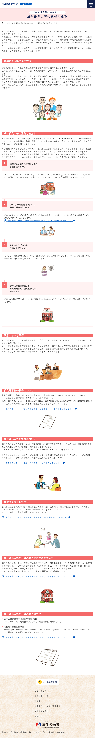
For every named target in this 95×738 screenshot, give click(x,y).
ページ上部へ (90, 729)
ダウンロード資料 (43, 696)
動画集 (38, 701)
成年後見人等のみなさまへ (25, 23)
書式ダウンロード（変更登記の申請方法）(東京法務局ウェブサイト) (36, 517)
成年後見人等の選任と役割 (47, 23)
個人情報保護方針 (43, 711)
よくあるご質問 (48, 682)
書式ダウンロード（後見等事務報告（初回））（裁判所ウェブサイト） (40, 221)
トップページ (8, 23)
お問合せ (39, 716)
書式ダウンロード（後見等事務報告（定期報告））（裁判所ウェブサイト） (39, 409)
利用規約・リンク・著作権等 (48, 706)
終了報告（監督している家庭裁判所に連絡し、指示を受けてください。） (38, 576)
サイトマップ (41, 691)
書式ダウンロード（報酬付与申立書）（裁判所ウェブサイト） (33, 463)
